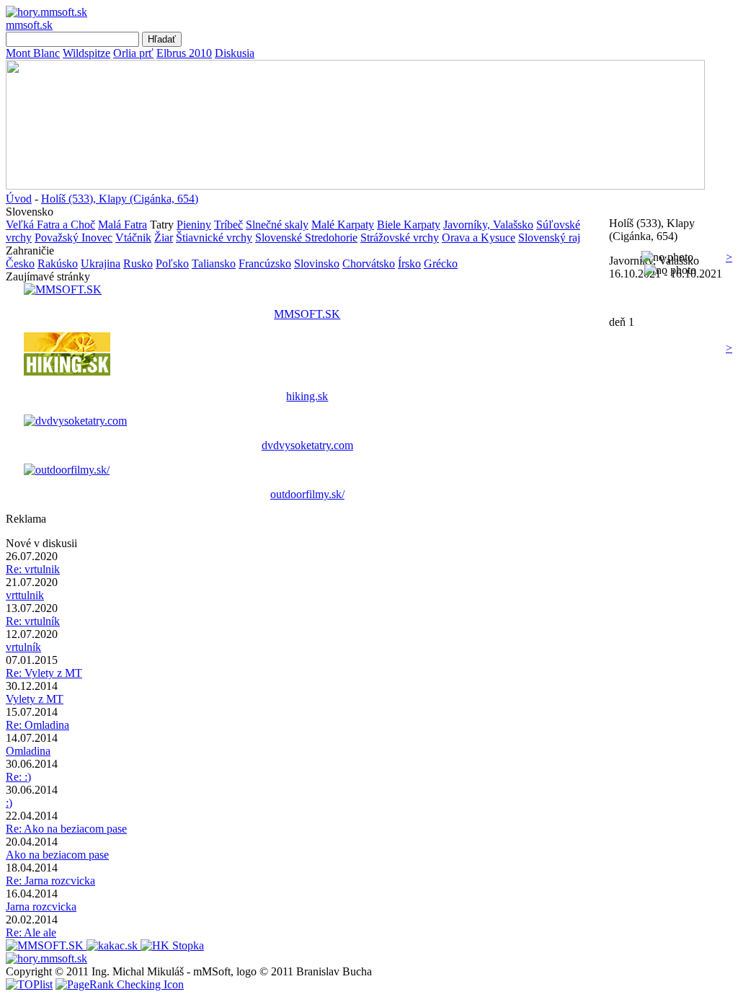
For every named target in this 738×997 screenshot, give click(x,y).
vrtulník (23, 647)
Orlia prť (133, 53)
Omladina (28, 751)
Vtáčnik (133, 237)
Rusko (138, 263)
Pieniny (194, 224)
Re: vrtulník (33, 621)
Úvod (19, 198)
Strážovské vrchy (399, 237)
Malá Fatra (122, 224)
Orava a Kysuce (478, 237)
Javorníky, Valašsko (488, 224)
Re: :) (18, 777)
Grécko (441, 263)
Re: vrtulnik (33, 569)
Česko (20, 263)
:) (9, 803)
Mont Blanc (33, 53)
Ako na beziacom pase (57, 854)
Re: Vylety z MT (44, 673)
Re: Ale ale (31, 932)
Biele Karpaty (408, 224)
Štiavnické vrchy (214, 237)
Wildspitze (86, 53)
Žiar (163, 237)
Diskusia (234, 53)
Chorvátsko (368, 263)
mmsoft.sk (29, 25)
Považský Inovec (73, 237)
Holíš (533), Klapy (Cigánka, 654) (119, 198)
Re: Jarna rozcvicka (50, 880)
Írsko (409, 263)
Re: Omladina (37, 725)
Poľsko (172, 263)
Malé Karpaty (342, 224)
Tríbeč (228, 224)
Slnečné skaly (277, 224)
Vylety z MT (34, 699)
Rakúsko (57, 263)
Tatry (162, 224)
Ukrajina (100, 263)
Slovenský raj (549, 237)
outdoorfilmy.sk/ (307, 494)
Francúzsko (265, 263)
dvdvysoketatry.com (307, 445)
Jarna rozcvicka (41, 906)
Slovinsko (316, 263)
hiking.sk (307, 396)
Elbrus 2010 (184, 53)
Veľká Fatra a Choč (50, 224)
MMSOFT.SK (307, 314)
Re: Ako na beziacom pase (66, 829)
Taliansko (214, 263)
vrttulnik (25, 595)
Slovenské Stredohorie (306, 237)
